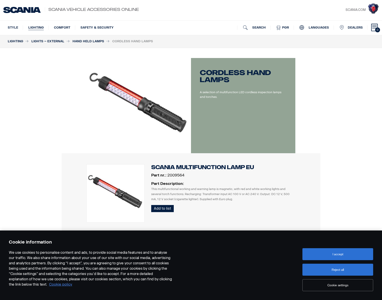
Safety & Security (97, 27)
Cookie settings (337, 285)
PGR (285, 27)
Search (258, 27)
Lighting (36, 27)
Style (13, 27)
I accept (337, 254)
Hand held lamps (88, 41)
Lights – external (47, 41)
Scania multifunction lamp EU (202, 167)
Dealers (355, 27)
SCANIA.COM (356, 10)
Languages (318, 27)
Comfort (62, 27)
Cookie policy (60, 284)
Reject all (338, 269)
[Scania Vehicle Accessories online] (22, 10)
